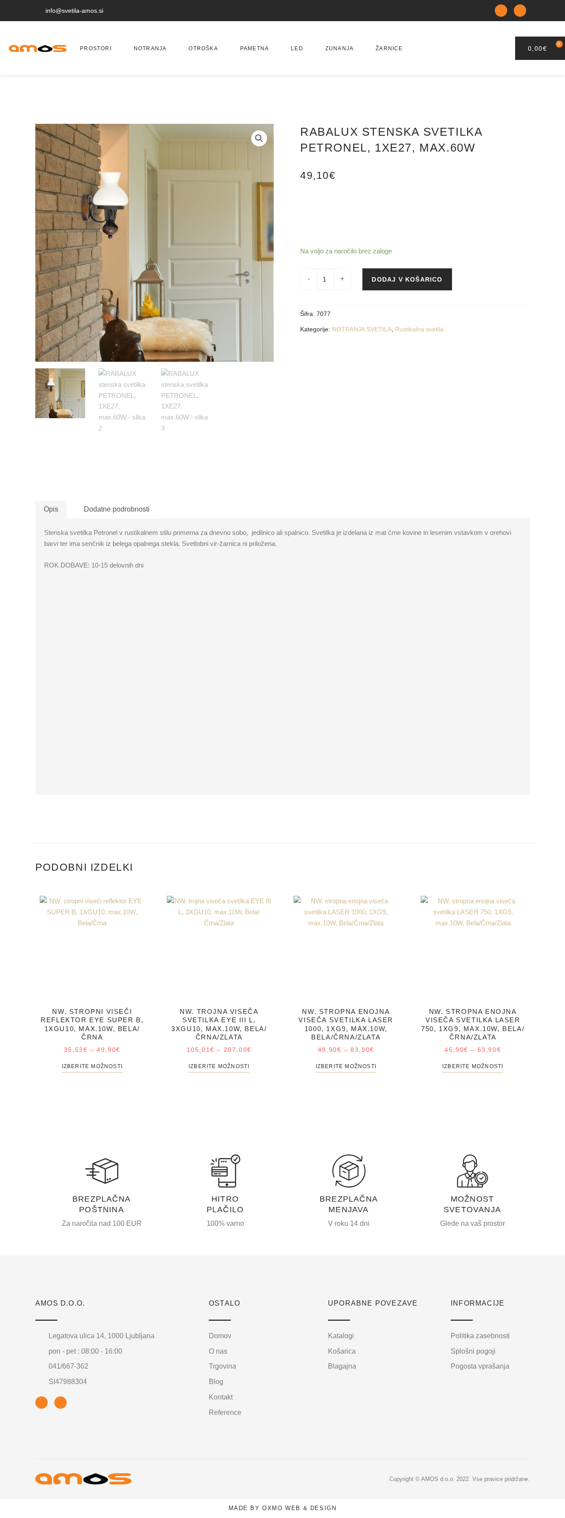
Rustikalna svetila (419, 329)
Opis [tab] (51, 509)
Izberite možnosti (92, 1066)
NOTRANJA (150, 48)
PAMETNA (254, 48)
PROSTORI (96, 48)
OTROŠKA (203, 48)
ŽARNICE (389, 48)
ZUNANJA (339, 48)
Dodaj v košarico (407, 279)
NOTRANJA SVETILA (362, 329)
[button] (259, 138)
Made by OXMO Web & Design (283, 1508)
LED (297, 48)
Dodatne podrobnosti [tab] (117, 509)
